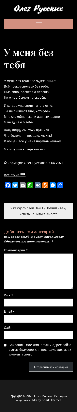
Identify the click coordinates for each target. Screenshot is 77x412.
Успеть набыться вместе (38, 214)
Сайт (8, 328)
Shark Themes (51, 400)
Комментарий (16, 250)
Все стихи (15, 175)
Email (9, 311)
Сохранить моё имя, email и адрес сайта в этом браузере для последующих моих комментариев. (39, 349)
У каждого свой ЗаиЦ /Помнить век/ (38, 208)
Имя (8, 295)
